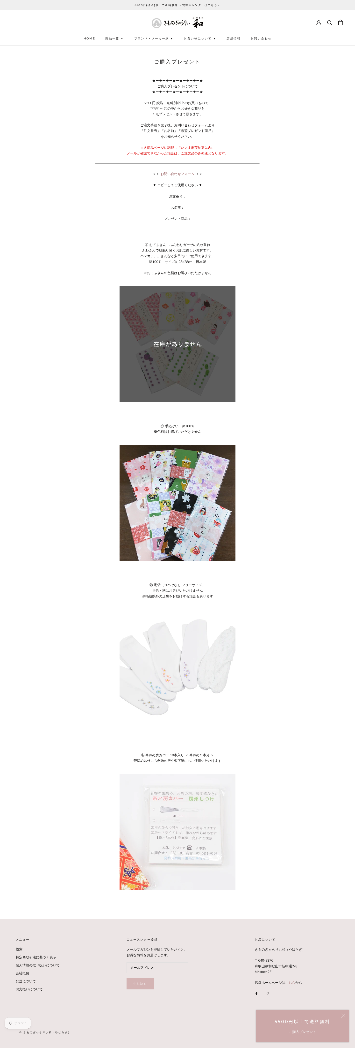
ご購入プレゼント (302, 1032)
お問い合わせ (261, 38)
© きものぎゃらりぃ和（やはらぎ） (45, 1032)
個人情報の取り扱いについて (38, 965)
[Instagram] (267, 993)
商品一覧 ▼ (114, 38)
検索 (19, 949)
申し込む (141, 983)
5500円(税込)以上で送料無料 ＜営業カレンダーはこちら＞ (177, 5)
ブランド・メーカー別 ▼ (154, 38)
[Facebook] (256, 993)
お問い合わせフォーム (177, 174)
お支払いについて (29, 989)
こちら (290, 982)
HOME (89, 38)
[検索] (329, 22)
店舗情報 (234, 38)
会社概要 (22, 973)
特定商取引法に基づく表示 (36, 957)
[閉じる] (343, 1015)
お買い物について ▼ (200, 38)
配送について (26, 981)
